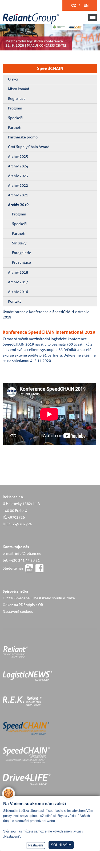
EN (86, 5)
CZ (73, 5)
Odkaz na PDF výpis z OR (23, 604)
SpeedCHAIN (50, 68)
